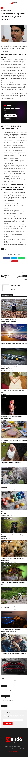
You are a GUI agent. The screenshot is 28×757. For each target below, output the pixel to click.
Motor (4, 349)
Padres (4, 301)
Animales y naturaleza (5, 10)
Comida (4, 423)
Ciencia (4, 445)
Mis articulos (13, 287)
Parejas (4, 373)
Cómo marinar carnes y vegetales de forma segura (14, 440)
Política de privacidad (14, 751)
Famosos (4, 397)
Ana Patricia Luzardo (5, 489)
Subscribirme (8, 723)
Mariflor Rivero (5, 22)
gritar (6, 249)
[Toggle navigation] (2, 8)
